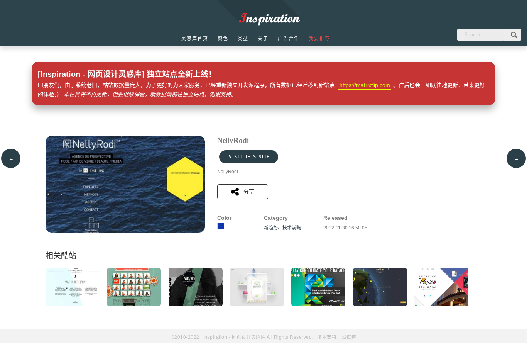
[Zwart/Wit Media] (196, 304)
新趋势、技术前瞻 (282, 228)
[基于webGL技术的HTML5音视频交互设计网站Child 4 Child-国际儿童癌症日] (380, 304)
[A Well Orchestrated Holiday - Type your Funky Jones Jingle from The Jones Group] (134, 304)
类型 (243, 38)
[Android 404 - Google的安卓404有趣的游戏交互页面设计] (257, 304)
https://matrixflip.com (365, 85)
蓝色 (220, 226)
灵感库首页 (194, 38)
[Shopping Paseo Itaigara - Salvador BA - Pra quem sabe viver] (441, 304)
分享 (248, 191)
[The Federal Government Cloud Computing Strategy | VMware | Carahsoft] (318, 304)
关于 (263, 38)
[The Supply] (73, 304)
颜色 (223, 38)
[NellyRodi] (125, 231)
